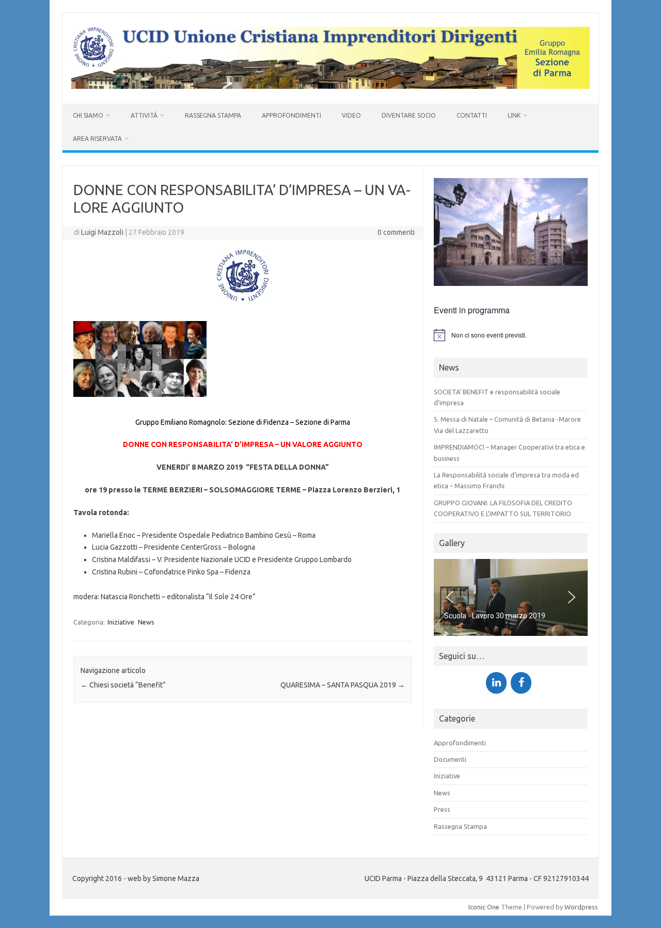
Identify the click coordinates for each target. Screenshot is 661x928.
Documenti (450, 759)
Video (351, 115)
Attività (144, 115)
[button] (450, 597)
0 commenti (396, 232)
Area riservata (97, 138)
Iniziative (120, 622)
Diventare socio (409, 115)
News (146, 622)
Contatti (472, 115)
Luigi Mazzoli (102, 232)
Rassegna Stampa (213, 115)
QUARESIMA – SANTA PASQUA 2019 (342, 685)
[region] (511, 597)
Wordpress (581, 906)
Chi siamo (88, 115)
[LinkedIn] (496, 683)
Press (442, 809)
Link (514, 115)
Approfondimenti (291, 115)
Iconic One (483, 906)
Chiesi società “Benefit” (123, 685)
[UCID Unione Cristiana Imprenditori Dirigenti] (330, 86)
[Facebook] (521, 683)
